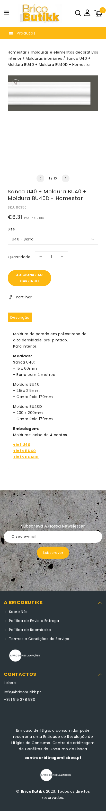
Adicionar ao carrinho (29, 278)
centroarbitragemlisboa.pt (53, 757)
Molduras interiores (44, 58)
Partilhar (24, 297)
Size (11, 229)
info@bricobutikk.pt (22, 692)
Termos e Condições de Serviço (39, 638)
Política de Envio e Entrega (34, 620)
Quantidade (19, 257)
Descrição (20, 317)
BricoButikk (33, 791)
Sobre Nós (18, 611)
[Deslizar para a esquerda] (40, 178)
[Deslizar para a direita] (65, 178)
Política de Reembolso (30, 629)
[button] (6, 13)
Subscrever (53, 552)
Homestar (17, 52)
